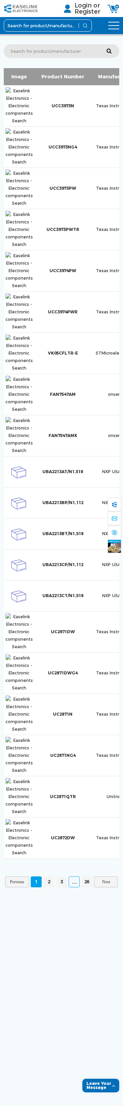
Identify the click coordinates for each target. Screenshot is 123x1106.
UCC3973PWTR (62, 229)
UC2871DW (63, 631)
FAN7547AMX (63, 435)
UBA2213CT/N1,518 (62, 595)
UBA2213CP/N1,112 (62, 564)
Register (87, 11)
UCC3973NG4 (63, 147)
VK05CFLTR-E (63, 353)
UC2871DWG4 (63, 672)
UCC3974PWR (63, 311)
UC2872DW (63, 837)
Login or (87, 5)
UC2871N (62, 714)
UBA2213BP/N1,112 (62, 502)
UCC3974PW (63, 270)
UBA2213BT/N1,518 (62, 533)
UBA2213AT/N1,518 (62, 471)
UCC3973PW (63, 188)
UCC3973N (63, 105)
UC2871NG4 (63, 755)
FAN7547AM (63, 394)
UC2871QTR (63, 796)
